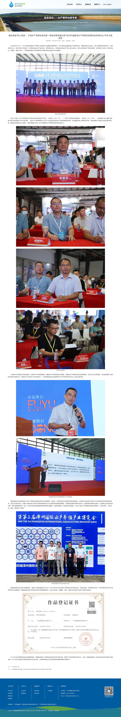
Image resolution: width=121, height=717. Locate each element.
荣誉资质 (10, 696)
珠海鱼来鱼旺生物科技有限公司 (30, 704)
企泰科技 (56, 710)
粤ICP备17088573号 (41, 710)
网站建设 (50, 710)
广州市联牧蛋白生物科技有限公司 (47, 704)
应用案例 (23, 693)
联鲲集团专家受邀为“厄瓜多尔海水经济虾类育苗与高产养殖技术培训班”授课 (31, 669)
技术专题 (36, 690)
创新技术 (88, 4)
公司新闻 (50, 690)
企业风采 (10, 693)
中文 (104, 4)
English (109, 4)
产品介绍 (23, 690)
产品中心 (79, 4)
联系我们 (10, 698)
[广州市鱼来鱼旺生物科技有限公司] (17, 4)
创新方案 (36, 693)
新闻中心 (97, 4)
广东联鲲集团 (17, 704)
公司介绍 (70, 4)
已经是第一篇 (15, 666)
